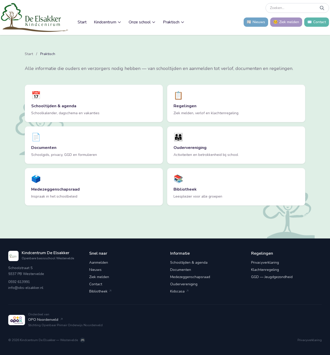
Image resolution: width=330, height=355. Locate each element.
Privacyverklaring (265, 262)
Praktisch (171, 22)
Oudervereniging (183, 284)
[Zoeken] (322, 8)
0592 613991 (19, 281)
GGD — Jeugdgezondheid (272, 276)
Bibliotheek (100, 291)
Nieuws (95, 269)
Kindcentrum (105, 22)
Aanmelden (98, 262)
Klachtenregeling (265, 269)
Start (82, 22)
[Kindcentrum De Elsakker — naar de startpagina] (34, 17)
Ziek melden (99, 276)
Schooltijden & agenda (189, 262)
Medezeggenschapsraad (190, 276)
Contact (95, 284)
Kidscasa (179, 291)
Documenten (180, 269)
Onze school (140, 22)
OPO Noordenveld (45, 319)
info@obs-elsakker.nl (25, 287)
